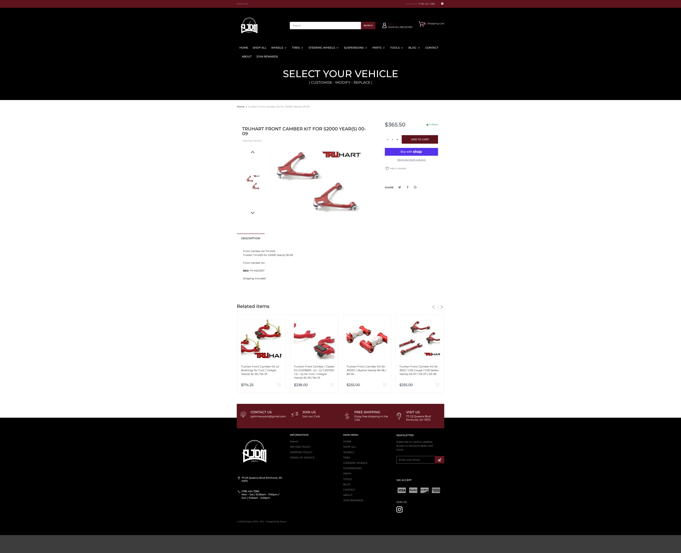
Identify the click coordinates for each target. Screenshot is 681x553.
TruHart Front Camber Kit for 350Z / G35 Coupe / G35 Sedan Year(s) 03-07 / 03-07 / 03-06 (419, 370)
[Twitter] (399, 187)
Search (368, 25)
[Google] (415, 187)
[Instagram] (399, 509)
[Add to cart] (279, 385)
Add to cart (420, 139)
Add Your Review (252, 140)
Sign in (393, 27)
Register (406, 27)
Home (240, 106)
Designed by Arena (276, 521)
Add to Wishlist (398, 168)
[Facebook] (407, 187)
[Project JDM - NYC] (249, 25)
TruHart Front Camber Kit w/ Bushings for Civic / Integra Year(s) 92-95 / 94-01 (260, 370)
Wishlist (242, 3)
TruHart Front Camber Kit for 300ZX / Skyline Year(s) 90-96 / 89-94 (366, 370)
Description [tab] (250, 238)
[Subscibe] (439, 459)
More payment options (411, 159)
